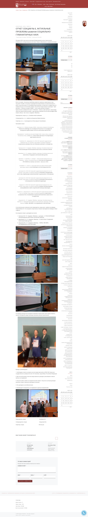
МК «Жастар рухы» (68, 239)
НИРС (71, 263)
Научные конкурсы (67, 248)
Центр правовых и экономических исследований (68, 362)
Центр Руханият (68, 365)
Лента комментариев (68, 378)
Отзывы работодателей (66, 283)
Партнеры (70, 286)
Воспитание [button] (51, 4)
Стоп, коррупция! (68, 337)
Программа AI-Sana (67, 306)
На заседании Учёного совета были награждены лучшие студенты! (67, 132)
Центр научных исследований (68, 350)
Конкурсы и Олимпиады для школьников (66, 233)
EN (71, 66)
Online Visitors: (19, 502)
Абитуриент (69, 176)
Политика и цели (69, 386)
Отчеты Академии (68, 284)
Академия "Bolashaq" (22, 513)
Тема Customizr (28, 515)
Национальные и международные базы (67, 254)
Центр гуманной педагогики (68, 348)
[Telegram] (84, 24)
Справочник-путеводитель (68, 335)
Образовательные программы (67, 22)
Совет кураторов (68, 325)
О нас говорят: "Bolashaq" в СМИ (68, 273)
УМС (71, 339)
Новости (70, 14)
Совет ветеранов (68, 323)
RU (71, 65)
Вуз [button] (36, 4)
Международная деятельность (68, 237)
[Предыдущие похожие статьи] (54, 438)
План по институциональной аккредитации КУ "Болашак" (67, 290)
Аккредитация (69, 183)
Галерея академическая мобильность (68, 70)
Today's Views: (19, 504)
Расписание (69, 317)
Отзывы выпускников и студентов (68, 31)
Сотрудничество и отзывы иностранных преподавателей (67, 330)
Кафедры (70, 27)
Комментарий (22, 465)
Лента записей (69, 377)
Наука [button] (47, 4)
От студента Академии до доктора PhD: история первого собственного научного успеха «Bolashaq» (67, 112)
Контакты (70, 25)
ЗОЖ (71, 214)
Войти (71, 375)
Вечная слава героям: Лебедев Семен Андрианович (66, 142)
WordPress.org (69, 380)
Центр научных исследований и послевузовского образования (68, 354)
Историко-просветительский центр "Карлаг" (67, 220)
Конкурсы (70, 230)
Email (33, 475)
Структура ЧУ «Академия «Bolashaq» (67, 20)
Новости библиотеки (67, 266)
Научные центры (68, 252)
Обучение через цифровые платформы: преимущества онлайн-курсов (67, 117)
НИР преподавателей (67, 260)
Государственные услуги (68, 206)
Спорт (70, 332)
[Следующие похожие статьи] (56, 438)
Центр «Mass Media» (49, 6)
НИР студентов (68, 261)
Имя (19, 475)
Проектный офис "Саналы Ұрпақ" (68, 308)
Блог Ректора (57, 4)
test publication (69, 149)
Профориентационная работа (67, 311)
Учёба (70, 340)
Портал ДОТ (70, 12)
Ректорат (70, 318)
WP (20, 515)
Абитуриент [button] (39, 4)
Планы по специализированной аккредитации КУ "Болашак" (67, 301)
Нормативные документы (69, 269)
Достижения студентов (66, 212)
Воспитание (69, 200)
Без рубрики (69, 191)
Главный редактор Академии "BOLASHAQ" (23, 37)
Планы (70, 293)
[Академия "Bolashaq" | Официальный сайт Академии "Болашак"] (21, 5)
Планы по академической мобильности (68, 296)
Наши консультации (67, 256)
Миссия (71, 383)
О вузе (70, 271)
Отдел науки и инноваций (69, 278)
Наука (20, 10)
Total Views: (18, 506)
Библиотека (70, 24)
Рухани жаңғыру (68, 322)
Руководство (70, 18)
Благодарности (69, 29)
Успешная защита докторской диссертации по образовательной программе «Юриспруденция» (66, 128)
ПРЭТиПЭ (70, 313)
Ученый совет (68, 345)
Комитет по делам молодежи (67, 228)
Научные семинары (67, 250)
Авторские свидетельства (68, 178)
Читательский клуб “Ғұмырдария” (67, 367)
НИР (71, 258)
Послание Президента (67, 304)
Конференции (24, 10)
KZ (71, 63)
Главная (17, 10)
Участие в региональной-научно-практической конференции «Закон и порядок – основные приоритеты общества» (66, 158)
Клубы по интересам (67, 223)
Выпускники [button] (63, 4)
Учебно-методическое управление (66, 343)
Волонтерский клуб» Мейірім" (67, 198)
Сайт (45, 475)
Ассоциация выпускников (69, 189)
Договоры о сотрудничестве (68, 209)
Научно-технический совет (67, 246)
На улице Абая (52, 445)
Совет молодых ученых (66, 327)
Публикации (69, 315)
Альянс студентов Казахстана (68, 186)
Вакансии (70, 196)
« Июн (70, 52)
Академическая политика (68, 181)
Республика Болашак (67, 320)
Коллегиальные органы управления (66, 225)
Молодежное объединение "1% (68, 242)
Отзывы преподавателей (68, 281)
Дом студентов (68, 211)
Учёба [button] (44, 4)
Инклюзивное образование (69, 217)
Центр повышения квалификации (67, 359)
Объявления (70, 16)
